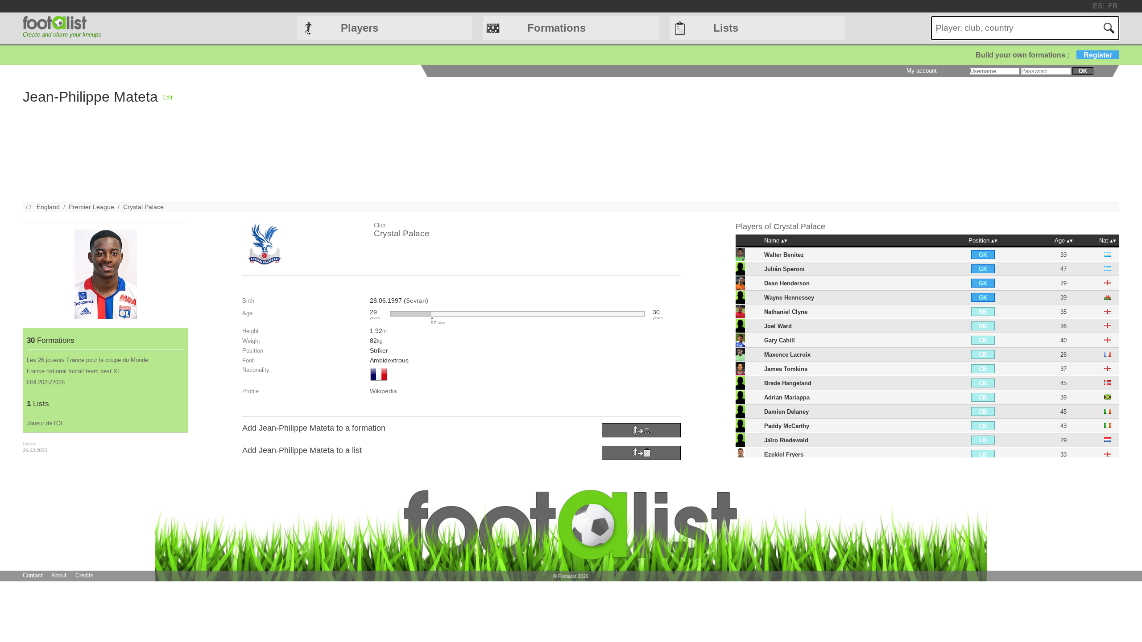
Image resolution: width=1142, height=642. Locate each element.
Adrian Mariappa (787, 397)
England (48, 206)
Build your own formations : (1044, 55)
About (58, 575)
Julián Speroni (784, 269)
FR (1113, 6)
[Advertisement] (440, 139)
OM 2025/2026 (46, 382)
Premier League (91, 206)
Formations (556, 28)
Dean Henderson (787, 283)
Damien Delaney (786, 411)
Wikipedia (383, 391)
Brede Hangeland (787, 383)
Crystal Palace (143, 206)
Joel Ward (778, 326)
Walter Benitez (784, 254)
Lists (725, 28)
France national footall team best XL (73, 371)
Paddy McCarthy (786, 426)
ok (1083, 71)
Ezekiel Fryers (783, 454)
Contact (33, 575)
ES (1098, 6)
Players (359, 28)
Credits (84, 575)
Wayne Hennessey (789, 297)
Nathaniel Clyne (785, 312)
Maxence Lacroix (787, 354)
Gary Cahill (779, 340)
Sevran (416, 300)
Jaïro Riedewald (786, 440)
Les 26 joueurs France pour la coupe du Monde (87, 360)
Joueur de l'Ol (44, 423)
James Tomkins (785, 369)
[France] (379, 381)
